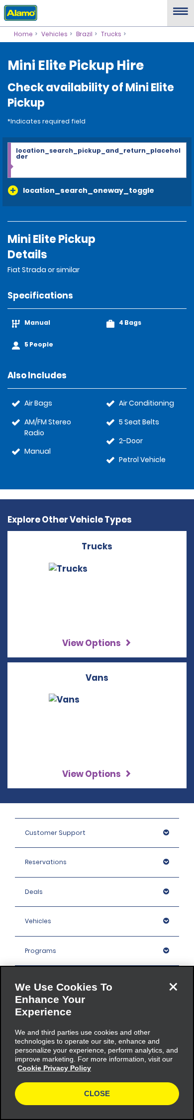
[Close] (173, 987)
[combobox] (97, 160)
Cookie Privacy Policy (54, 1068)
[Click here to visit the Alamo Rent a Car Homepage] (18, 12)
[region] (97, 1043)
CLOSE (97, 1093)
